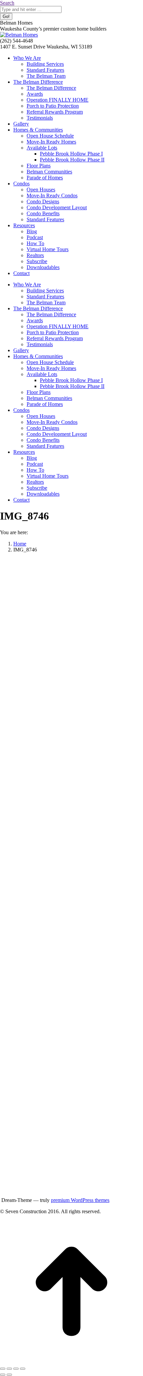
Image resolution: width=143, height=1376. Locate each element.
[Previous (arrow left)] (2, 1375)
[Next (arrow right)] (9, 1375)
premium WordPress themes (80, 1200)
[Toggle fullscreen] (16, 1369)
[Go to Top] (71, 1361)
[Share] (9, 1369)
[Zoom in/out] (22, 1369)
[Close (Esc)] (2, 1369)
